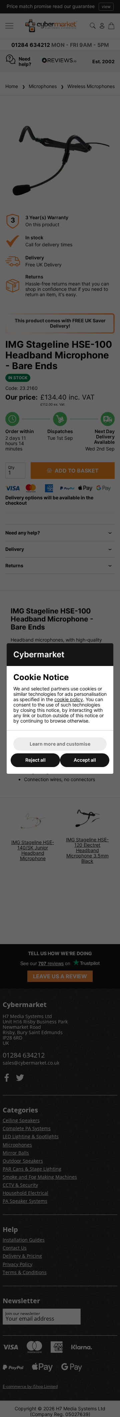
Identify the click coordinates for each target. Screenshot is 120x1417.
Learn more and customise (60, 744)
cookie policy (68, 699)
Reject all (35, 760)
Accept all (85, 760)
